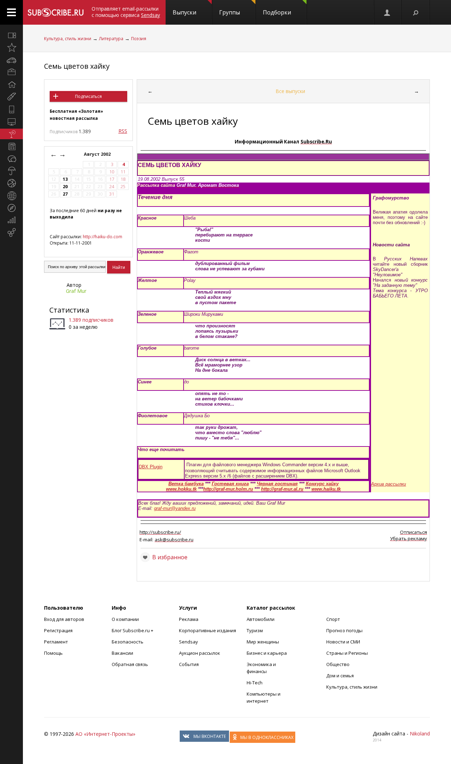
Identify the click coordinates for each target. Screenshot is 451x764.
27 (65, 194)
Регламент (56, 642)
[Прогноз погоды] (11, 171)
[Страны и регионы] (11, 195)
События (189, 664)
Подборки (277, 12)
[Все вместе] (11, 35)
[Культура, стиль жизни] (11, 134)
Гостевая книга (230, 483)
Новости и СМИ (343, 642)
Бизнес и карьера (267, 653)
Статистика (69, 310)
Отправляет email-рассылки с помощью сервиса (126, 11)
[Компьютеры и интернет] (11, 121)
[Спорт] (11, 183)
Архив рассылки (388, 484)
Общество (338, 664)
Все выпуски (290, 91)
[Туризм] (11, 208)
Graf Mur (76, 291)
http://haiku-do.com (102, 237)
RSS (122, 131)
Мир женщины (263, 642)
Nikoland (420, 733)
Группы (229, 12)
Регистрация (58, 630)
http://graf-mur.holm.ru (228, 489)
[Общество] (11, 158)
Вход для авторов (64, 619)
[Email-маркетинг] (11, 232)
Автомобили (260, 619)
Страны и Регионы (347, 653)
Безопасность (127, 642)
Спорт (333, 619)
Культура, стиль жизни (67, 39)
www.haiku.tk (326, 489)
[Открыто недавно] (11, 47)
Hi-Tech (254, 682)
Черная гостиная (277, 483)
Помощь (53, 653)
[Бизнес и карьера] (11, 72)
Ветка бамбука (186, 483)
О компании (125, 619)
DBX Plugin (150, 466)
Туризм (255, 630)
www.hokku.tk (181, 489)
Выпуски (184, 12)
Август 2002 (98, 154)
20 (65, 187)
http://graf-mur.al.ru (282, 489)
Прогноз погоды (344, 630)
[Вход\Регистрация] (387, 12)
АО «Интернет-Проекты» (105, 734)
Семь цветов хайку (77, 66)
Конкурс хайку (322, 483)
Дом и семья (340, 675)
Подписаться (88, 96)
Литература (111, 39)
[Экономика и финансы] (11, 220)
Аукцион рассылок (199, 653)
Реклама (188, 619)
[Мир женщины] (11, 97)
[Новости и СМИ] (11, 146)
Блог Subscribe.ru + (133, 630)
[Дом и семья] (11, 84)
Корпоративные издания (207, 630)
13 (65, 179)
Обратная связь (130, 664)
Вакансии (122, 653)
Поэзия (138, 39)
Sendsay (188, 642)
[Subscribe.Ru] (55, 12)
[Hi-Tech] (11, 109)
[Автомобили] (11, 60)
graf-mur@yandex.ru (175, 508)
